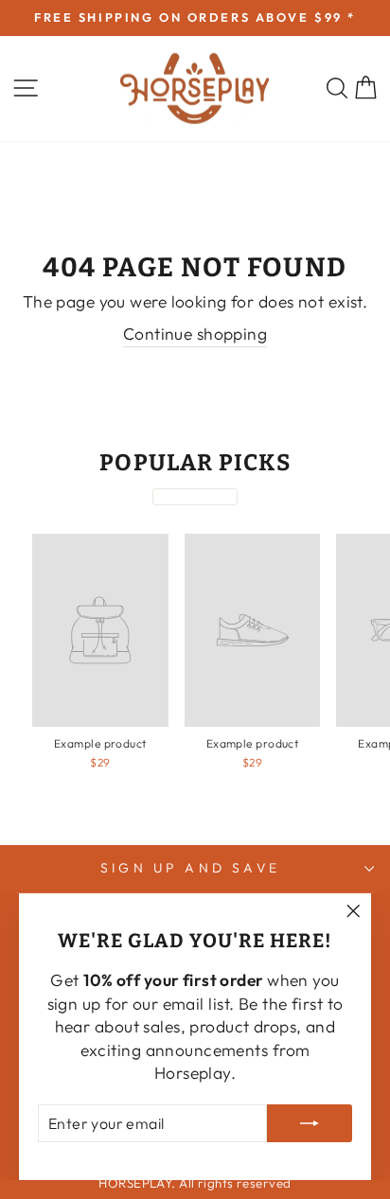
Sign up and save (190, 867)
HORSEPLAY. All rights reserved (194, 1182)
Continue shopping (195, 334)
